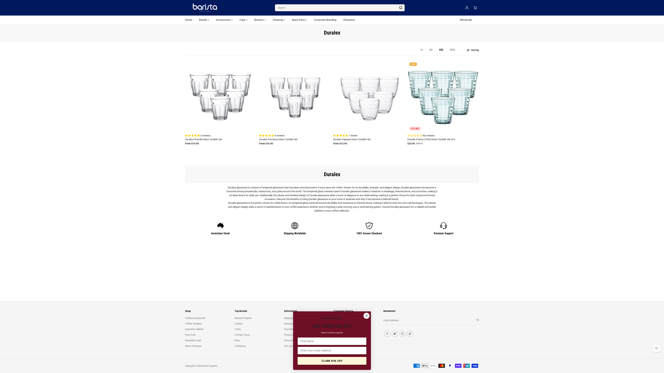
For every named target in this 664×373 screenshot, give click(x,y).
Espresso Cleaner (194, 329)
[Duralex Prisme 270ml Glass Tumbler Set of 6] (443, 96)
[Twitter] (395, 334)
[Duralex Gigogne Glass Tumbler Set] (369, 96)
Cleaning (278, 19)
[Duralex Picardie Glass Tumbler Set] (221, 96)
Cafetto (239, 323)
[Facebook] (387, 334)
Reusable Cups (193, 340)
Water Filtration (193, 346)
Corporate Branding (325, 19)
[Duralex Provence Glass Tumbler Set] (295, 96)
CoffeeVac (240, 346)
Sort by (475, 50)
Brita (237, 340)
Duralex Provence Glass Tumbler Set (278, 139)
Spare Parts (299, 19)
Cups (242, 19)
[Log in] (467, 8)
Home (188, 19)
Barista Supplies (210, 366)
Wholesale (466, 19)
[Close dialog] (366, 316)
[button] (192, 135)
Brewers (259, 19)
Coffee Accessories (195, 318)
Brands (203, 19)
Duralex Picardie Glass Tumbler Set (203, 139)
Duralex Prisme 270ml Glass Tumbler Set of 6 (431, 139)
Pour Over (190, 334)
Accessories (223, 19)
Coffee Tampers (193, 323)
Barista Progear (243, 318)
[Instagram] (402, 334)
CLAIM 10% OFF (332, 361)
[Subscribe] (477, 320)
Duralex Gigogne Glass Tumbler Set (352, 139)
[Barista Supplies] (205, 8)
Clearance (349, 19)
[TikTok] (410, 334)
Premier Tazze (242, 334)
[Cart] (475, 8)
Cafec (238, 329)
